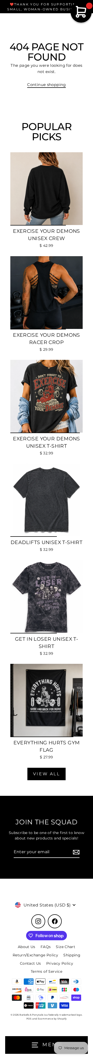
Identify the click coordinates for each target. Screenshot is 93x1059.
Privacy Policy (59, 963)
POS (29, 1018)
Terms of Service (46, 971)
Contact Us (30, 963)
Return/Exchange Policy (35, 955)
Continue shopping (46, 84)
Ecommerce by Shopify (52, 1018)
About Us (26, 947)
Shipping (71, 955)
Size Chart (65, 947)
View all (46, 773)
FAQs (46, 947)
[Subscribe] (75, 852)
